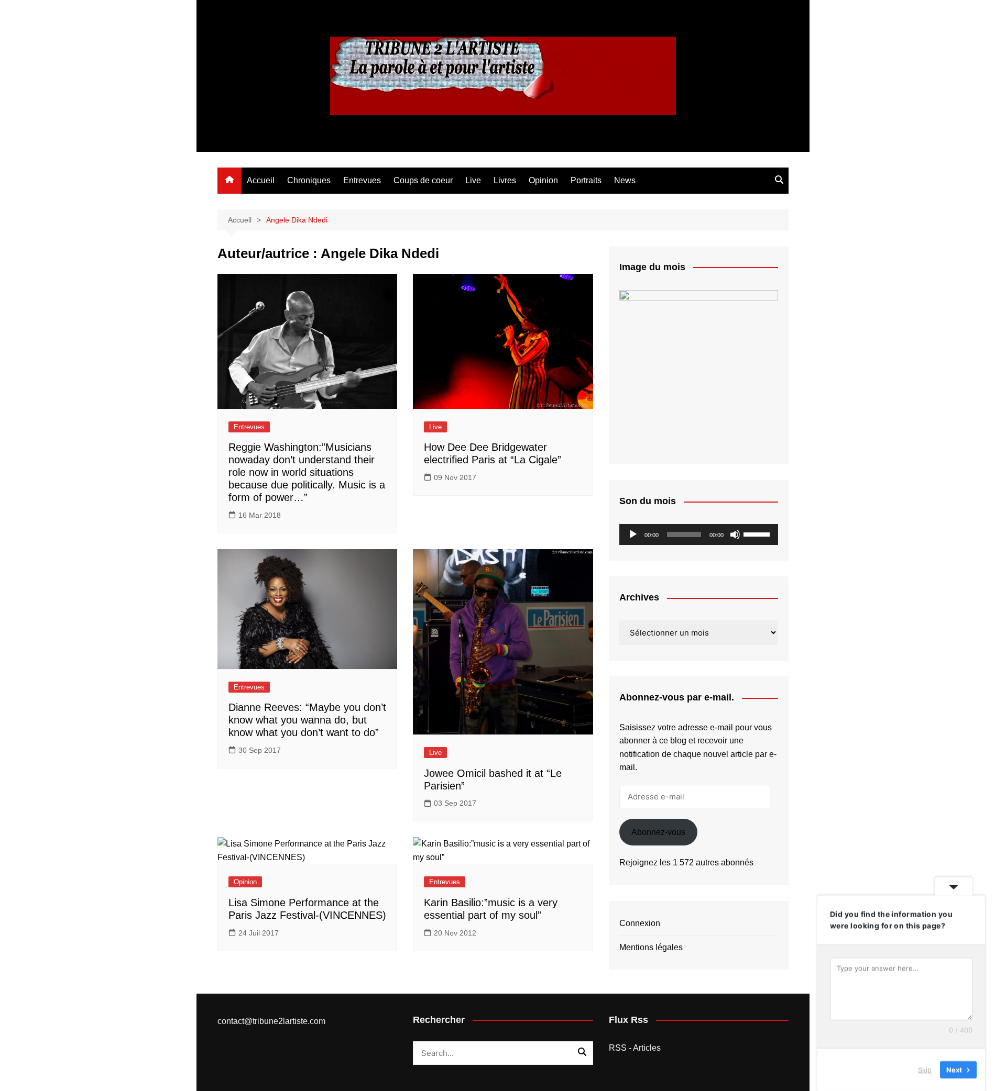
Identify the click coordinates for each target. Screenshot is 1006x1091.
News (625, 180)
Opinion (543, 180)
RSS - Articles (635, 1047)
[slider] (758, 533)
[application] (698, 534)
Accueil (261, 180)
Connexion (639, 923)
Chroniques (309, 180)
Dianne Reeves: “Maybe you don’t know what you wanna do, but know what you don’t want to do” (307, 720)
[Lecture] (633, 534)
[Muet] (735, 534)
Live (473, 180)
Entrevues (362, 180)
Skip (925, 1069)
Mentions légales (651, 947)
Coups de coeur (423, 180)
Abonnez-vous (658, 832)
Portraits (586, 180)
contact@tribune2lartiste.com (271, 1021)
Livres (505, 180)
